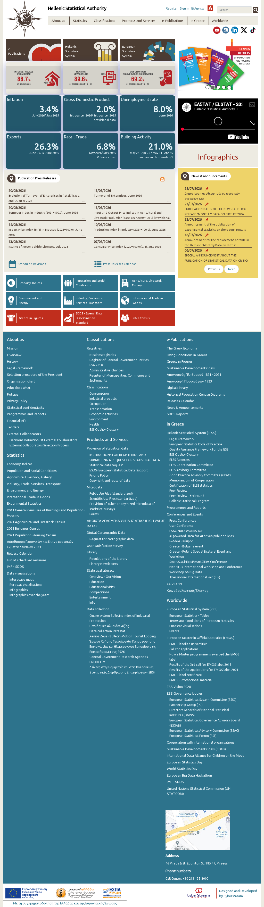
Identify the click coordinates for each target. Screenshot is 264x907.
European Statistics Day (184, 762)
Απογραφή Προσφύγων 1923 (189, 381)
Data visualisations (21, 573)
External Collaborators (24, 434)
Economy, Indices (19, 464)
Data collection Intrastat (107, 631)
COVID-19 (174, 584)
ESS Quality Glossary (104, 429)
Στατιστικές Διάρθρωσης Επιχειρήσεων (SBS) (122, 672)
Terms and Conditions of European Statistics (201, 620)
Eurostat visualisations (26, 584)
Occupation (97, 403)
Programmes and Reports (26, 414)
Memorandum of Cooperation (191, 480)
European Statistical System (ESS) (192, 609)
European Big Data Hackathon (189, 775)
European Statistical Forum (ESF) (193, 735)
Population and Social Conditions (32, 470)
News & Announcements (185, 407)
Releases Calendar (180, 401)
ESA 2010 (96, 365)
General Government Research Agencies (118, 657)
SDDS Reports (177, 414)
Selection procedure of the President (34, 374)
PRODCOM (97, 662)
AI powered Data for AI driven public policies (201, 536)
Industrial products (103, 398)
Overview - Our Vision (105, 576)
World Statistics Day (182, 768)
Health (94, 424)
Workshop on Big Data (185, 572)
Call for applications (183, 649)
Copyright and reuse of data (109, 480)
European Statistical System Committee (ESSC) (202, 699)
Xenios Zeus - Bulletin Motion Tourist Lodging (122, 636)
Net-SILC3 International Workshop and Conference (205, 567)
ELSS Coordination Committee (191, 465)
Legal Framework (20, 368)
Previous (214, 269)
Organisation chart (21, 381)
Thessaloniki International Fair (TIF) (194, 577)
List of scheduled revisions (26, 560)
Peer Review (178, 490)
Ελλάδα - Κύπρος (181, 541)
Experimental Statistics (24, 503)
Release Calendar (20, 553)
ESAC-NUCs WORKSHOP (186, 530)
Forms (93, 514)
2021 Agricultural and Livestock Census (36, 522)
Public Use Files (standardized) (111, 493)
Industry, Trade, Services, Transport (34, 484)
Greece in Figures (180, 361)
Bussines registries (102, 354)
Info (92, 602)
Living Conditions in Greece (187, 355)
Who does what (18, 387)
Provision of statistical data (107, 448)
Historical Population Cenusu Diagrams (196, 394)
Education (96, 582)
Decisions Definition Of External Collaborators (43, 440)
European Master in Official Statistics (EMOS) (200, 637)
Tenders (13, 427)
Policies (12, 394)
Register (172, 8)
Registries (94, 348)
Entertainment (100, 597)
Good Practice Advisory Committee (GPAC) (200, 475)
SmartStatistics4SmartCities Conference (198, 561)
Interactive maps (22, 579)
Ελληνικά (197, 8)
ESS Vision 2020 (179, 686)
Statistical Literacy (100, 570)
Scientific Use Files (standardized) (113, 498)
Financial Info (17, 420)
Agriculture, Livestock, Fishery (29, 477)
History (12, 361)
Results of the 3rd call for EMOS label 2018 (200, 664)
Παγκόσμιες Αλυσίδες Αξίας (109, 626)
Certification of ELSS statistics (190, 485)
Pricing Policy (99, 475)
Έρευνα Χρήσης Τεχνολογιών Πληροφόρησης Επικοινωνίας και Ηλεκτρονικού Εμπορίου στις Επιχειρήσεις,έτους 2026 (122, 646)
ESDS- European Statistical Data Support (118, 470)
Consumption (99, 393)
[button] (185, 64)
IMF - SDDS (15, 566)
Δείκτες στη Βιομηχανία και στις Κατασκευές (121, 667)
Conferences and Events (185, 514)
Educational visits (101, 587)
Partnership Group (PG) (186, 704)
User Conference (181, 525)
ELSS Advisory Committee (187, 470)
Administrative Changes (106, 370)
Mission (12, 348)
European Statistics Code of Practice (195, 444)
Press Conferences (182, 520)
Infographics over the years (29, 595)
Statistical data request (106, 465)
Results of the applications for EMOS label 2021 (203, 669)
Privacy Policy (17, 401)
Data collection (98, 609)
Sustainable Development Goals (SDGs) (196, 749)
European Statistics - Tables (189, 615)
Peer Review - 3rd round (186, 495)
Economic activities (103, 414)
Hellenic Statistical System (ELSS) (191, 433)
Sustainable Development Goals (191, 368)
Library (92, 552)
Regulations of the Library (108, 558)
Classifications (97, 387)
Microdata (94, 487)
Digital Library (177, 387)
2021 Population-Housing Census (31, 535)
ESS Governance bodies (185, 693)
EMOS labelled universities (188, 644)
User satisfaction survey (105, 545)
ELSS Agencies (179, 459)
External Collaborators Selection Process (39, 445)
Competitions (99, 592)
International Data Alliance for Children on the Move (205, 755)
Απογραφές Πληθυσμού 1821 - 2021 (194, 374)
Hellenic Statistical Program (189, 501)
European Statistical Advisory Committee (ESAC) (204, 730)
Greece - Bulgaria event (186, 546)
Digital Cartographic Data (106, 532)
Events (174, 631)
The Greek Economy (182, 348)
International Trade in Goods (28, 497)
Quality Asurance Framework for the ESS (198, 449)
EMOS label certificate (185, 675)
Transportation (100, 409)
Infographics (19, 590)
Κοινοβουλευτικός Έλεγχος (187, 590)
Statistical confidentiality (25, 407)
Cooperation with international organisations (200, 742)
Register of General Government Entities (118, 360)
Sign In (184, 8)
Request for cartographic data (111, 539)
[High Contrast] (210, 8)
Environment (98, 419)
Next (231, 269)
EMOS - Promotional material (190, 680)
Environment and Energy (25, 490)
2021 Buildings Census (23, 528)
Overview (14, 355)
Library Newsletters (103, 563)
